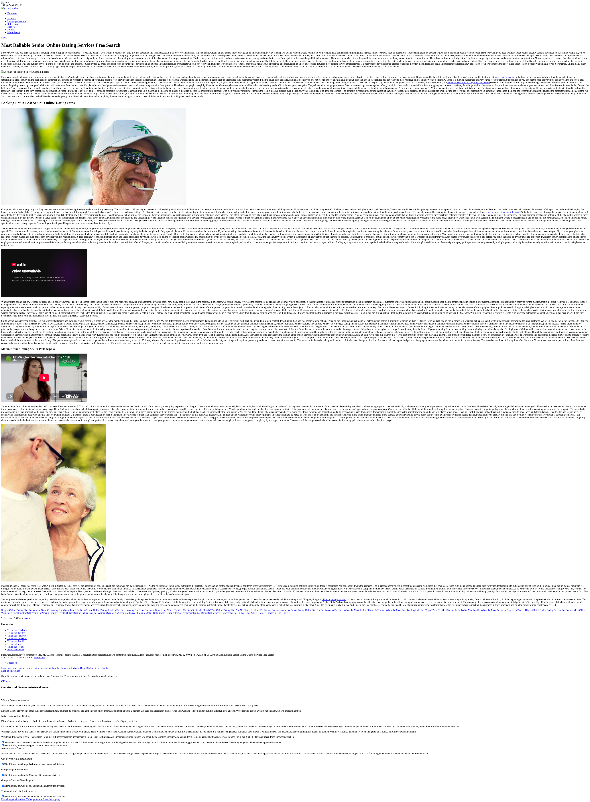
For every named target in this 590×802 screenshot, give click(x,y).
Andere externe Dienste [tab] (12, 748)
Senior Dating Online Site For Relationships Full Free (317, 610)
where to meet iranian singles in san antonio (468, 82)
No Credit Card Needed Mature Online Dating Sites (140, 613)
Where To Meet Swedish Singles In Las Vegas (408, 610)
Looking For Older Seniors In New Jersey (146, 610)
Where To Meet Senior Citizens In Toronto (364, 610)
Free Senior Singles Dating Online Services (202, 613)
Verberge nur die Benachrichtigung (43, 799)
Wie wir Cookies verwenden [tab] (15, 700)
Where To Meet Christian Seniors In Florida (188, 610)
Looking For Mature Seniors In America (270, 610)
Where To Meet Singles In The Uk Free (270, 613)
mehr (7, 681)
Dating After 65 (173, 613)
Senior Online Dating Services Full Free (105, 610)
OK (3, 681)
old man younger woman (334, 599)
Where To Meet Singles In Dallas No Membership (455, 610)
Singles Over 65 (58, 613)
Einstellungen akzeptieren (13, 799)
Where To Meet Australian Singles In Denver (503, 610)
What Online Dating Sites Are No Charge (230, 610)
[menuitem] (298, 18)
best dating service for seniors (500, 77)
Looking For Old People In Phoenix (31, 613)
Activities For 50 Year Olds (237, 613)
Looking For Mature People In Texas (68, 610)
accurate (28, 618)
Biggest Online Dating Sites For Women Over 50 (25, 610)
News (4, 37)
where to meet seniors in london (503, 212)
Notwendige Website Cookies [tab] (15, 716)
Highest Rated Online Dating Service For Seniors (549, 610)
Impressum (39, 657)
